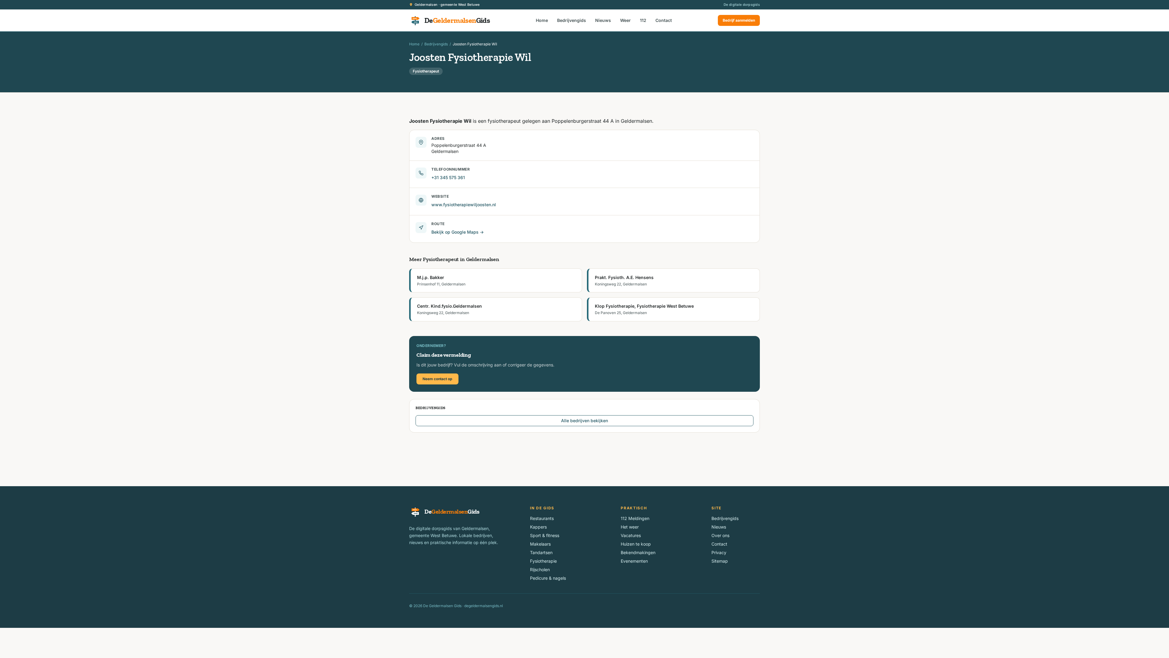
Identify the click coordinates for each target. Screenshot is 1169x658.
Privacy (718, 552)
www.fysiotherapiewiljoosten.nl (463, 204)
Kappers (538, 526)
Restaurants (542, 518)
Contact (663, 20)
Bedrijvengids (571, 20)
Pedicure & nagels (548, 578)
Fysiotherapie (543, 561)
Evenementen (634, 561)
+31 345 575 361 (448, 177)
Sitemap (719, 561)
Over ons (720, 535)
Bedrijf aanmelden (739, 20)
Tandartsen (541, 552)
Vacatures (631, 535)
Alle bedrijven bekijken (584, 420)
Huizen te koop (636, 544)
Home (542, 20)
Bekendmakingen (638, 552)
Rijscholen (540, 569)
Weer (625, 20)
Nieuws (603, 20)
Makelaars (540, 544)
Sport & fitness (544, 535)
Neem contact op (437, 379)
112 (643, 20)
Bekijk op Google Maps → (457, 232)
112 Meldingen (635, 518)
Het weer (630, 526)
